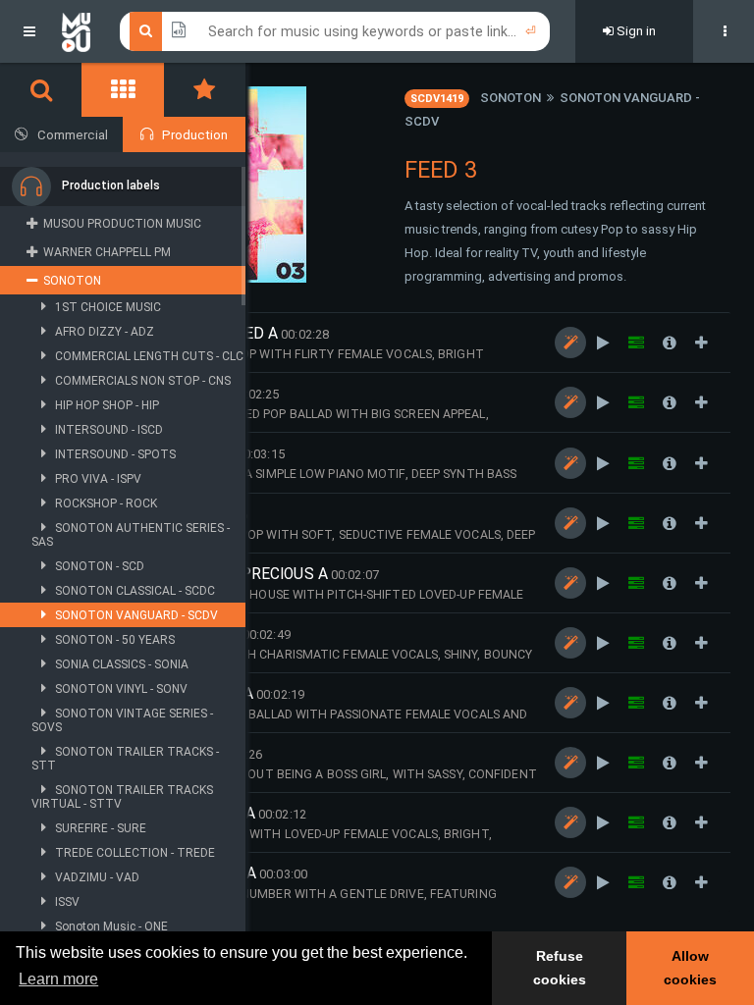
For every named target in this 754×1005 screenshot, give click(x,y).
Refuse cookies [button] (559, 967)
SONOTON (510, 97)
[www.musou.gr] (76, 31)
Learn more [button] (58, 979)
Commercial (72, 135)
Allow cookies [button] (690, 967)
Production (195, 135)
